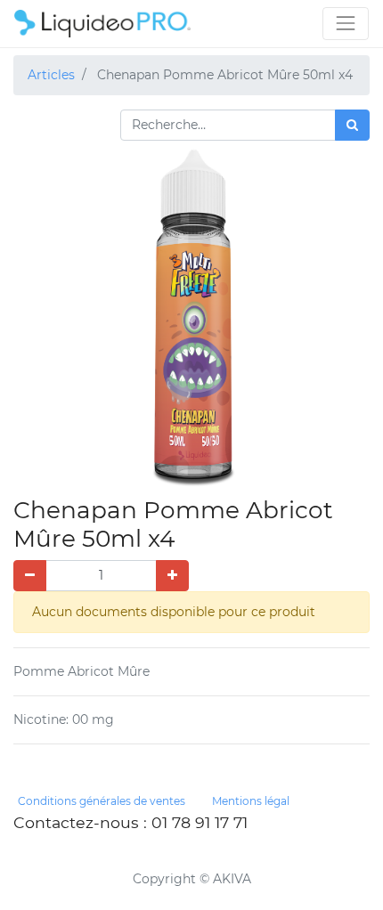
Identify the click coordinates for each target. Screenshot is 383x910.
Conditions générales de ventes (101, 801)
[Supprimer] (29, 575)
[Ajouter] (172, 575)
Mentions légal (250, 801)
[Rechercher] (352, 125)
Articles (51, 75)
